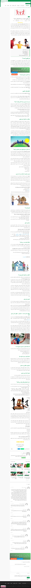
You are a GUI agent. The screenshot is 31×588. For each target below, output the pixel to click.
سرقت (28, 234)
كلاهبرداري (20, 234)
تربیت (28, 189)
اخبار (5, 5)
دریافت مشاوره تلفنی (14, 74)
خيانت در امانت (24, 234)
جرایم (10, 5)
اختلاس (17, 234)
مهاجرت (8, 5)
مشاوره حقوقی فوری (20, 558)
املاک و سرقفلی (14, 5)
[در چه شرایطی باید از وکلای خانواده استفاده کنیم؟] (27, 465)
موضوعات (18, 5)
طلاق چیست (24, 256)
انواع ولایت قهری (25, 52)
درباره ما (19, 3)
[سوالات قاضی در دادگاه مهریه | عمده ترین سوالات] (14, 474)
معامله (27, 332)
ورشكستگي (17, 235)
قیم (17, 34)
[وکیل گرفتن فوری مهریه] (20, 465)
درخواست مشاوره (23, 457)
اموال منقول (28, 319)
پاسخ (11, 501)
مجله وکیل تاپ (22, 5)
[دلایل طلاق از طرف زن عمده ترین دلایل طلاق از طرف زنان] (14, 465)
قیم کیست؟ (25, 54)
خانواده (28, 16)
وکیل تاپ (24, 3)
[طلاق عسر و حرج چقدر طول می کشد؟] (20, 474)
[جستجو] (1, 1)
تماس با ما (21, 3)
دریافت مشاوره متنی (14, 72)
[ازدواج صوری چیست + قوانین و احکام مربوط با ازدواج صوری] (27, 474)
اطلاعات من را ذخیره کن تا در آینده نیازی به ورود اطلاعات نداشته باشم (22, 575)
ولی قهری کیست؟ (25, 51)
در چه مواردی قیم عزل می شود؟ (23, 55)
